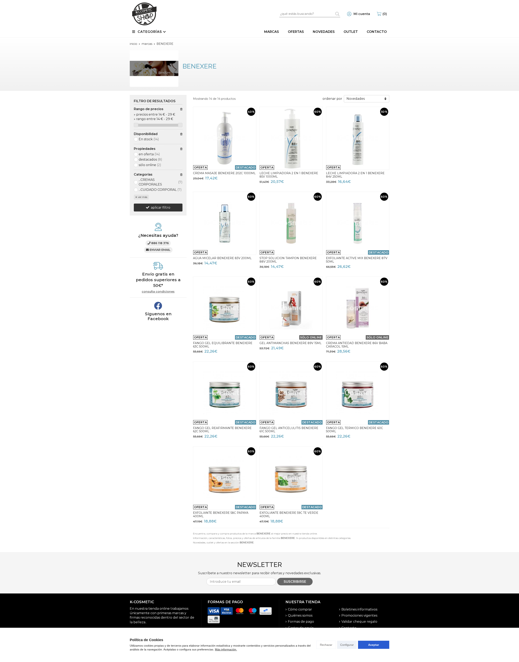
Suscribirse (295, 582)
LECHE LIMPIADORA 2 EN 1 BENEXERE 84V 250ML (355, 174)
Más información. (226, 649)
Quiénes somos (300, 615)
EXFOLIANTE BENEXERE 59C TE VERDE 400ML (289, 514)
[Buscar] (337, 14)
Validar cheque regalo (359, 621)
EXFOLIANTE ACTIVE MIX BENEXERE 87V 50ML (356, 259)
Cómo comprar (300, 609)
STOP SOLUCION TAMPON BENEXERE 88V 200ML (288, 259)
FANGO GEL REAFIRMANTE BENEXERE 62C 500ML (222, 429)
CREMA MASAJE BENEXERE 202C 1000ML (224, 173)
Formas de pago (301, 621)
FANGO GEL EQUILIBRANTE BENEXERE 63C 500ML (222, 344)
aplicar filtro (160, 207)
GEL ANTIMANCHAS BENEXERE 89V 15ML (291, 343)
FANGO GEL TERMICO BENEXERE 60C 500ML (354, 429)
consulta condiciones (158, 291)
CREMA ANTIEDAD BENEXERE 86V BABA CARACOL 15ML (356, 344)
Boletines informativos (359, 609)
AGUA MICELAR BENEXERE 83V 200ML (222, 258)
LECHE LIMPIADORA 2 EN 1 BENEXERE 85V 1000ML (289, 174)
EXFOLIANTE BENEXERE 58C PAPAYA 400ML (220, 514)
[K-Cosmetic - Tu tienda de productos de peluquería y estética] (144, 13)
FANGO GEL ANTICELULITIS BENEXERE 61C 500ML (289, 429)
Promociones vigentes (359, 615)
